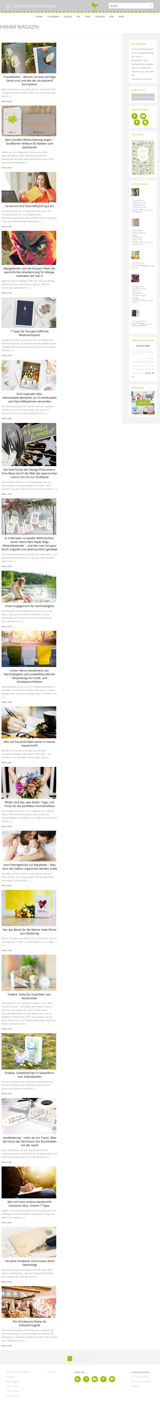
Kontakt (51, 1372)
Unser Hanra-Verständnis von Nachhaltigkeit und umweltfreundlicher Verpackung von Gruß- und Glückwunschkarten (29, 676)
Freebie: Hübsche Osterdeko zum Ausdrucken (29, 996)
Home (39, 16)
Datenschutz (13, 1390)
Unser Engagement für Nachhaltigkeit (29, 606)
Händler (135, 1386)
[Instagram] (145, 122)
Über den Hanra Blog (18, 1372)
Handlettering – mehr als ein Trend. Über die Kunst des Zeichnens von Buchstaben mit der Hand (29, 1141)
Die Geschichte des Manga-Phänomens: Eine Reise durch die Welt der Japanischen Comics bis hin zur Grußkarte (29, 473)
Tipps (87, 16)
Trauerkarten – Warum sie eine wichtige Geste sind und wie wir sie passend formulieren (29, 80)
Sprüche (100, 16)
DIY (78, 16)
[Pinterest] (137, 122)
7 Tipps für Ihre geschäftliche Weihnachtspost (29, 333)
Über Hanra (13, 1386)
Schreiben (53, 16)
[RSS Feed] (78, 1379)
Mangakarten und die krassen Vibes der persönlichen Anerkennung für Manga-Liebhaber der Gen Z (29, 272)
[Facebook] (134, 116)
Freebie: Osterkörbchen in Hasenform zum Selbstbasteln (29, 1074)
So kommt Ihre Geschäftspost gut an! (29, 206)
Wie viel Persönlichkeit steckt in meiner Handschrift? (29, 743)
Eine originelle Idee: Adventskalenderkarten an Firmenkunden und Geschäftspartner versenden (29, 397)
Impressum (12, 1395)
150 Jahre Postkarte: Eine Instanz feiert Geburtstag (29, 1263)
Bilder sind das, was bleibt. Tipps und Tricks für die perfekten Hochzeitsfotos (29, 804)
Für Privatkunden (140, 1376)
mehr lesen (7, 101)
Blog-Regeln (13, 1381)
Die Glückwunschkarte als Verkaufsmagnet (29, 1323)
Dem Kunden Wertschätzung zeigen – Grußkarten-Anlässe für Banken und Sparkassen (29, 143)
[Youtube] (143, 116)
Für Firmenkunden (140, 1381)
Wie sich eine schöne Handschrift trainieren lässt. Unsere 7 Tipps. (29, 1203)
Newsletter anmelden (143, 96)
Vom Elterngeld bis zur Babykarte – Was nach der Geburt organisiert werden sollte (29, 866)
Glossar (10, 1376)
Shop (121, 16)
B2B (112, 16)
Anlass (68, 16)
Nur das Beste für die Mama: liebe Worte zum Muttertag (29, 931)
